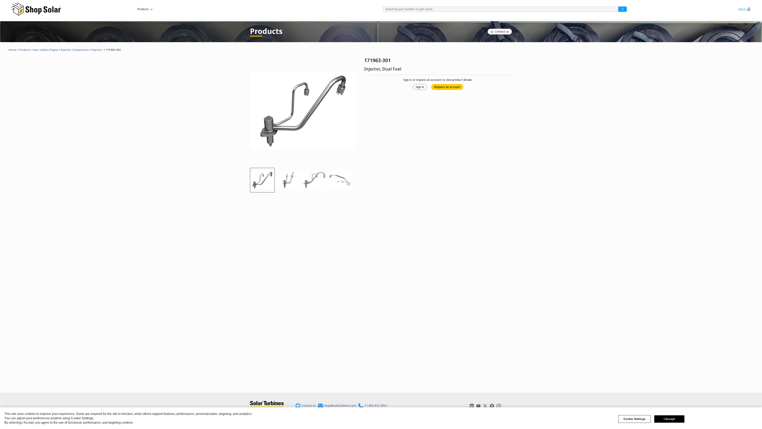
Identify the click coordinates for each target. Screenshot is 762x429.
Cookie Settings (634, 418)
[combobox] (499, 9)
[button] (744, 9)
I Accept (669, 418)
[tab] (262, 180)
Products (143, 9)
